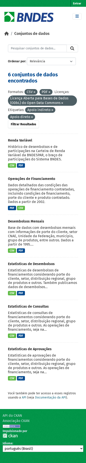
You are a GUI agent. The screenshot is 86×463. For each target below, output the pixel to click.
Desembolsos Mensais (26, 221)
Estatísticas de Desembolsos (31, 264)
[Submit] (72, 48)
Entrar (77, 3)
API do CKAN (12, 415)
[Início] (6, 33)
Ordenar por (16, 61)
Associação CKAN (16, 421)
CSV (12, 165)
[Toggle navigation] (77, 16)
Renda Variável (20, 140)
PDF (21, 165)
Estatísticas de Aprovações (30, 349)
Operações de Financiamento (31, 179)
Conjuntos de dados (31, 33)
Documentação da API (50, 397)
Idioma (7, 443)
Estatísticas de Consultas (28, 306)
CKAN (10, 435)
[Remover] (34, 92)
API (24, 397)
